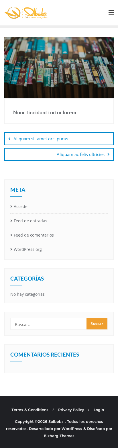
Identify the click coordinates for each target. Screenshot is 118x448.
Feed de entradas (30, 220)
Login (99, 409)
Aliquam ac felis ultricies (81, 154)
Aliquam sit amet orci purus (40, 138)
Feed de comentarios (34, 235)
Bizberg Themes (59, 435)
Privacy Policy (71, 409)
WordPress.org (28, 249)
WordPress (72, 428)
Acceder (21, 206)
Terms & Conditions (29, 409)
